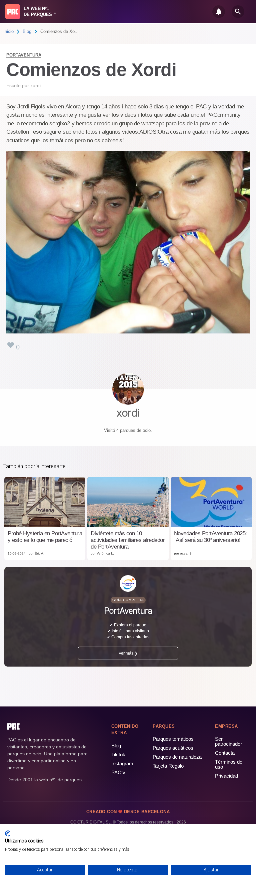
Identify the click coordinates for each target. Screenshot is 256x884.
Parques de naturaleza (177, 757)
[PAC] (12, 11)
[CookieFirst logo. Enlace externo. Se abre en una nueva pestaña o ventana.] (7, 833)
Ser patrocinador (228, 741)
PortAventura (23, 55)
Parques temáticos (173, 739)
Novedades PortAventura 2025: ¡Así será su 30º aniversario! (210, 536)
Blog (27, 31)
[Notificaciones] (218, 11)
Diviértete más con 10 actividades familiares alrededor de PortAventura (128, 540)
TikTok (118, 754)
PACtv (118, 772)
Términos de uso (228, 764)
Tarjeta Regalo (168, 766)
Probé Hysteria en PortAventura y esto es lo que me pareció (45, 536)
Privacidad (226, 776)
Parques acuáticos (173, 748)
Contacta (225, 753)
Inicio (8, 31)
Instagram (122, 763)
